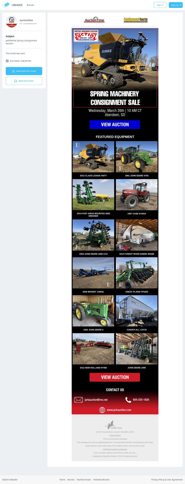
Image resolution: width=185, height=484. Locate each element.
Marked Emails (84, 479)
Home (62, 479)
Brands (30, 5)
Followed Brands (101, 479)
